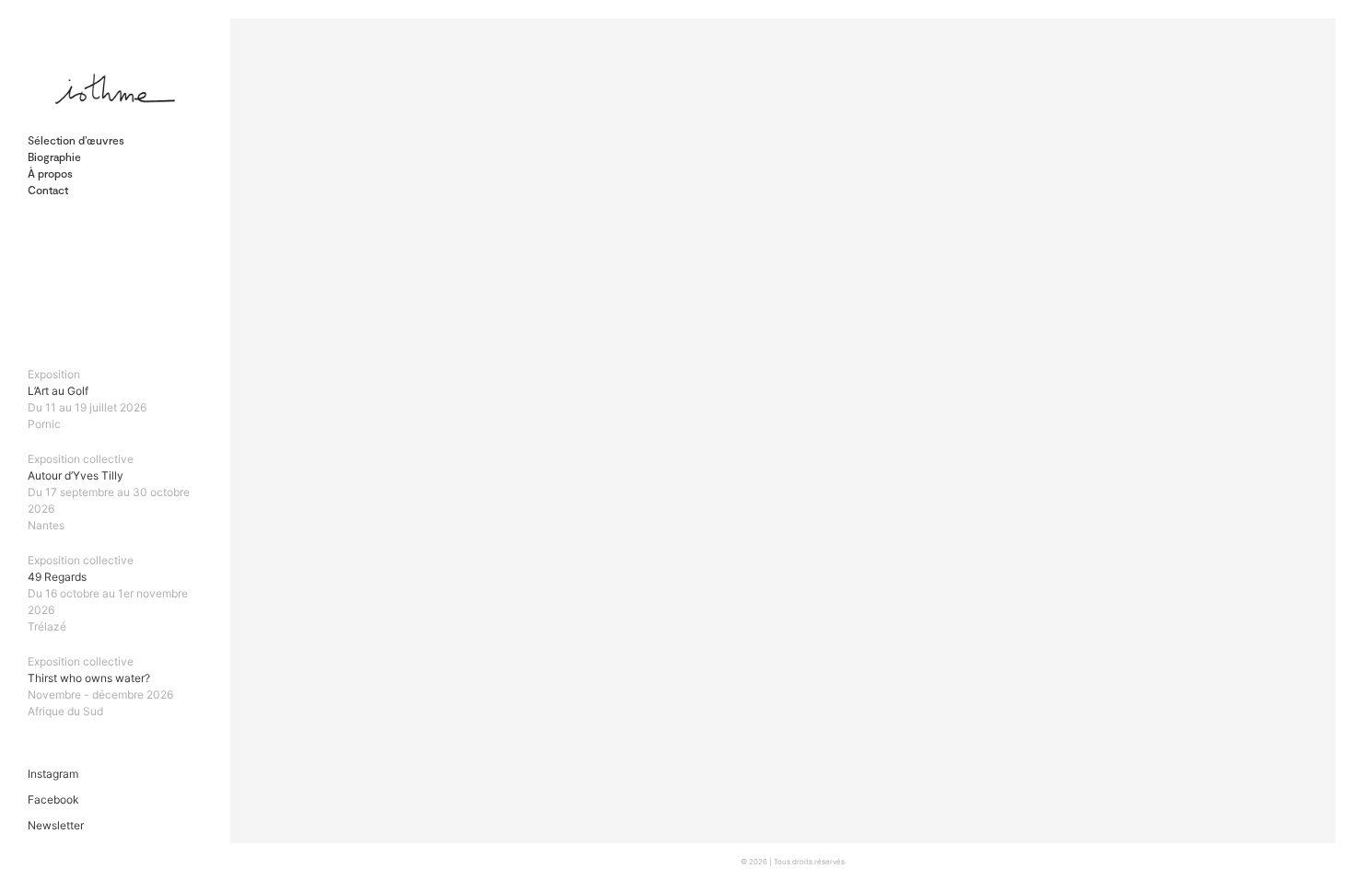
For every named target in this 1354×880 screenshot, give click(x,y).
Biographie (54, 156)
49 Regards (108, 593)
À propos (50, 173)
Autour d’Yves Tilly (109, 492)
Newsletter (56, 825)
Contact (48, 189)
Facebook (53, 799)
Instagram (53, 774)
